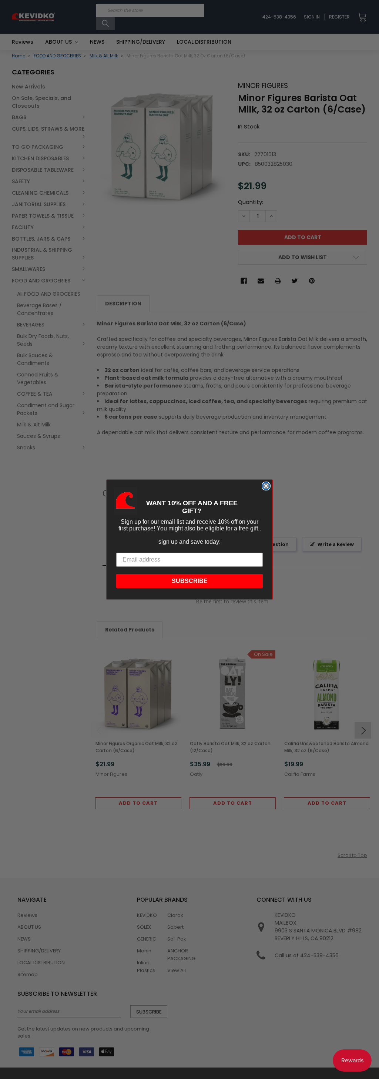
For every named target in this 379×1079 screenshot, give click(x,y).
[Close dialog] (266, 486)
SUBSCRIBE (190, 581)
